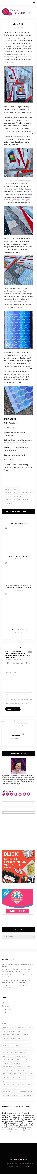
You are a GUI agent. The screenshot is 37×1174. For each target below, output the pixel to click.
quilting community (18, 1081)
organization (7, 1066)
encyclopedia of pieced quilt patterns (16, 1042)
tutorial (6, 1095)
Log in (4, 1002)
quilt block (18, 1074)
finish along (14, 1045)
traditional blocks (9, 1091)
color (19, 1035)
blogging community (16, 1031)
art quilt (8, 489)
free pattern (7, 1052)
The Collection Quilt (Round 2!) (18, 630)
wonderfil (27, 1095)
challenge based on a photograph (15, 38)
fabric (5, 1045)
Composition (20, 726)
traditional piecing (26, 1091)
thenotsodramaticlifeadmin (15, 511)
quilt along (7, 1074)
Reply (29, 651)
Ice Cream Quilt (15, 739)
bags (4, 1031)
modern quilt (9, 503)
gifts (5, 1056)
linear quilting (10, 499)
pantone (18, 1066)
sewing (29, 1084)
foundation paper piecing (11, 1049)
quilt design (29, 1077)
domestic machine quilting (12, 1038)
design (26, 1035)
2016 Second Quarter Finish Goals (18, 556)
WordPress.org (6, 1013)
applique (6, 1027)
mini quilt (6, 1063)
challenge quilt (10, 492)
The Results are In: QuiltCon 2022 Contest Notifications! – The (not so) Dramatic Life (17, 654)
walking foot (16, 1095)
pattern (27, 1066)
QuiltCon (6, 1077)
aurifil (16, 489)
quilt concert (17, 1077)
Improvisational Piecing (13, 496)
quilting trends (8, 1084)
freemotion (27, 1049)
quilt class (29, 1074)
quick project (21, 1070)
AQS (13, 1027)
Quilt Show (20, 1084)
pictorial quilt (8, 1070)
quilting (6, 1081)
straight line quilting (10, 1088)
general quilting (25, 492)
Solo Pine (26, 1166)
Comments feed (7, 1009)
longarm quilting (24, 499)
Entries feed (5, 1006)
